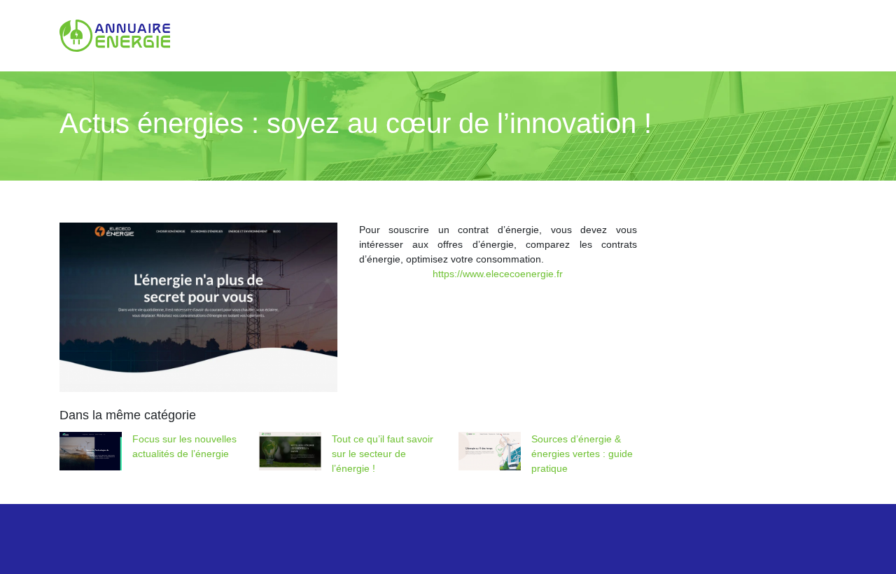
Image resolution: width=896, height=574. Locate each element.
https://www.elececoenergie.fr (498, 273)
